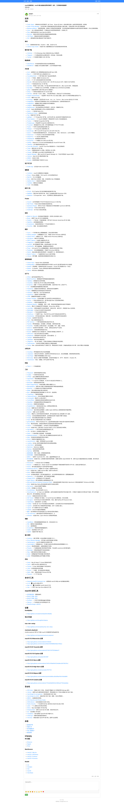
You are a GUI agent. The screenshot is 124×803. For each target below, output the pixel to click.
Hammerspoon (31, 542)
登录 (99, 1)
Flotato (29, 417)
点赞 (95, 776)
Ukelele (29, 509)
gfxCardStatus (31, 421)
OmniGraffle (30, 246)
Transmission (30, 359)
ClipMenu (29, 281)
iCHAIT (31, 14)
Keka (28, 437)
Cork (28, 78)
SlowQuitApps (31, 490)
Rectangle (30, 550)
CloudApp (30, 352)
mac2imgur (30, 355)
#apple (29, 744)
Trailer (29, 150)
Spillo (28, 572)
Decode (29, 82)
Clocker (29, 566)
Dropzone (30, 284)
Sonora (29, 570)
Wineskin (29, 515)
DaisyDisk (30, 402)
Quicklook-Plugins (32, 205)
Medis (28, 111)
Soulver (29, 496)
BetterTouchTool (31, 279)
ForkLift (29, 202)
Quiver (29, 132)
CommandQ (30, 398)
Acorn (28, 232)
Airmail (29, 191)
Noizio (29, 466)
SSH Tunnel (30, 498)
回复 (93, 776)
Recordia (29, 34)
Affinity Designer (31, 234)
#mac (28, 746)
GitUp (28, 91)
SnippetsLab (30, 138)
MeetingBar (30, 310)
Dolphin (29, 220)
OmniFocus (30, 314)
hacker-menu (30, 262)
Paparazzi (30, 476)
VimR (28, 185)
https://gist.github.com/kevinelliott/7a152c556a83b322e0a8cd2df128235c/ (47, 663)
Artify (28, 380)
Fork (28, 84)
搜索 (31, 1)
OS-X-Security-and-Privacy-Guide (36, 700)
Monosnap (30, 357)
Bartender (30, 382)
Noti (28, 470)
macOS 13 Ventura (32, 756)
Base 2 (29, 74)
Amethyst (29, 538)
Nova (28, 179)
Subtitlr (29, 531)
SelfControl (30, 333)
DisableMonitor (31, 406)
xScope (29, 256)
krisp (28, 30)
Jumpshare (30, 354)
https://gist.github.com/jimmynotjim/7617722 (39, 670)
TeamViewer (30, 501)
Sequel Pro (30, 136)
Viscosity (29, 717)
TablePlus (29, 144)
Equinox (29, 412)
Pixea (28, 248)
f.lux (28, 286)
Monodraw (30, 462)
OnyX (28, 474)
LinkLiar (29, 692)
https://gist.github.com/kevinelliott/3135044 (39, 642)
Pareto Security (31, 704)
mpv (28, 526)
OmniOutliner (30, 316)
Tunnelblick (30, 713)
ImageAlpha (30, 101)
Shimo (29, 708)
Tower (29, 148)
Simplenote (30, 335)
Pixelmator (30, 250)
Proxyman (30, 125)
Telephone (30, 341)
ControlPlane (30, 400)
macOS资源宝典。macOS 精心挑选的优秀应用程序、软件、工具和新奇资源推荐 (46, 5)
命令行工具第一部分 (32, 596)
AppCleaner (30, 378)
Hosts (28, 97)
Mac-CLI (29, 585)
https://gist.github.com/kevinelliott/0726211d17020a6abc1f (43, 650)
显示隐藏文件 (30, 728)
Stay (28, 552)
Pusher (29, 127)
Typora (29, 507)
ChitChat (29, 53)
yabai (28, 556)
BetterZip (29, 388)
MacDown (30, 447)
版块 (28, 1)
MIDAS (29, 698)
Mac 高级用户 (30, 730)
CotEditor (30, 173)
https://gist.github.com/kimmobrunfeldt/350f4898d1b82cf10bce (44, 643)
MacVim (29, 177)
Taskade (29, 337)
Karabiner (29, 302)
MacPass (29, 451)
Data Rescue (30, 63)
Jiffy (28, 431)
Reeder (29, 268)
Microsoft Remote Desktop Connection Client (39, 482)
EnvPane (29, 600)
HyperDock (30, 294)
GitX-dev (29, 93)
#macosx (29, 742)
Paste (28, 320)
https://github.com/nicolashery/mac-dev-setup (40, 627)
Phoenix (29, 548)
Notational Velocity (32, 468)
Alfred (28, 277)
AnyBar (29, 374)
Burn (28, 392)
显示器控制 (30, 458)
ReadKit (29, 266)
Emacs (29, 175)
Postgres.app (30, 123)
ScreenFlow (30, 528)
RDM (28, 484)
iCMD (28, 296)
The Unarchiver (31, 513)
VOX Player (30, 36)
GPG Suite (30, 690)
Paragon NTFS (31, 478)
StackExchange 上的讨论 (34, 604)
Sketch (29, 252)
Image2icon (30, 242)
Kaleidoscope (31, 107)
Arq (28, 44)
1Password (30, 372)
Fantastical (30, 288)
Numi (28, 472)
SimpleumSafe (31, 709)
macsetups (30, 772)
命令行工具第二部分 (32, 598)
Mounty (29, 464)
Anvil (28, 72)
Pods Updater (31, 119)
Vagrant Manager (32, 154)
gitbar (28, 89)
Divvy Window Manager (33, 540)
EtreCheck (30, 410)
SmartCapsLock (31, 492)
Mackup (29, 449)
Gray (28, 423)
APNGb (29, 376)
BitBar (28, 390)
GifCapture (30, 238)
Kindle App (30, 166)
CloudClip (30, 282)
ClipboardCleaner (32, 396)
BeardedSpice (31, 386)
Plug (28, 32)
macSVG (29, 244)
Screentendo (30, 224)
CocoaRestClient (31, 76)
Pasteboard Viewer (32, 113)
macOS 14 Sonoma (32, 758)
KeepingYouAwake (32, 435)
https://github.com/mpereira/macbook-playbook (40, 635)
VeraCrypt (30, 715)
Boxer (28, 218)
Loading (29, 443)
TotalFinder (30, 207)
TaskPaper (30, 339)
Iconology (30, 99)
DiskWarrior (30, 65)
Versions (29, 156)
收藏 (26, 9)
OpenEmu (29, 222)
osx (28, 765)
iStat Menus (30, 429)
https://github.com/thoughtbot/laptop (37, 620)
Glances (29, 602)
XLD (28, 38)
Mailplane (29, 195)
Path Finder (30, 204)
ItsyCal (29, 300)
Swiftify (29, 142)
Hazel (28, 290)
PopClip (29, 324)
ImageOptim (30, 103)
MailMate (29, 193)
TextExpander (31, 343)
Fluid (28, 419)
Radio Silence (31, 480)
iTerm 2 (29, 366)
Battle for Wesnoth (32, 216)
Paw (28, 115)
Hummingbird (31, 544)
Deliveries (30, 404)
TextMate (29, 183)
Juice (28, 568)
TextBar (29, 503)
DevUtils (29, 85)
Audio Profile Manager (33, 26)
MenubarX (30, 312)
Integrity (29, 105)
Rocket (29, 331)
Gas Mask (30, 87)
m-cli (28, 583)
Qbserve (29, 327)
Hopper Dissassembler (33, 95)
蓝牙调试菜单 (30, 594)
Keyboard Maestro (32, 304)
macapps (29, 767)
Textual (29, 57)
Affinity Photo (31, 236)
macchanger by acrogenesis (34, 694)
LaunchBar (30, 308)
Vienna (29, 270)
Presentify (30, 325)
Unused (29, 152)
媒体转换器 (30, 453)
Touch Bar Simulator (32, 146)
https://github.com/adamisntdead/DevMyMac (39, 613)
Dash (28, 80)
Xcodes (29, 160)
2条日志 (31, 9)
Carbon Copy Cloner (32, 46)
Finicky (29, 415)
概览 (28, 511)
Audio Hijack (30, 24)
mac (28, 768)
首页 (25, 1)
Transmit (29, 574)
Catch (28, 564)
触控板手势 (30, 724)
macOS (29, 771)
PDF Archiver (30, 322)
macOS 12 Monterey (32, 754)
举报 (98, 776)
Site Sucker (30, 486)
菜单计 (29, 457)
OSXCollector (31, 702)
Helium (29, 425)
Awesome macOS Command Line (36, 581)
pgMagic (29, 117)
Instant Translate (31, 298)
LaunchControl (31, 441)
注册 (96, 1)
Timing (29, 345)
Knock (29, 439)
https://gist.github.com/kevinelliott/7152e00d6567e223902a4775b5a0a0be (47, 683)
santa (28, 706)
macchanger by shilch (33, 696)
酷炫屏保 (29, 732)
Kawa (28, 433)
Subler (29, 530)
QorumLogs (30, 130)
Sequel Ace (30, 134)
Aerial (28, 562)
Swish (28, 554)
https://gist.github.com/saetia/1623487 (37, 657)
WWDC (29, 158)
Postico (29, 121)
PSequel (29, 128)
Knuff (28, 109)
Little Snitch (30, 445)
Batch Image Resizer (32, 384)
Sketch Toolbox (31, 254)
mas (28, 587)
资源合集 (27, 7)
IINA (28, 524)
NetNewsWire (31, 264)
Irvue (28, 427)
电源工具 (29, 726)
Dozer (28, 408)
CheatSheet (30, 394)
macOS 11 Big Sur (32, 752)
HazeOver (30, 292)
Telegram (29, 55)
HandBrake (30, 522)
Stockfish (29, 226)
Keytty (29, 306)
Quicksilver (30, 329)
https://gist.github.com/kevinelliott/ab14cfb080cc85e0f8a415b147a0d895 (47, 676)
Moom (29, 546)
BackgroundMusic (32, 28)
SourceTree (30, 140)
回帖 (28, 9)
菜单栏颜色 (30, 455)
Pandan (29, 318)
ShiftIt (28, 488)
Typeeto (29, 505)
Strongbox (30, 500)
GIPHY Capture (31, 240)
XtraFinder (30, 209)
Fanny (28, 414)
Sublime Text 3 (31, 181)
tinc (28, 711)
